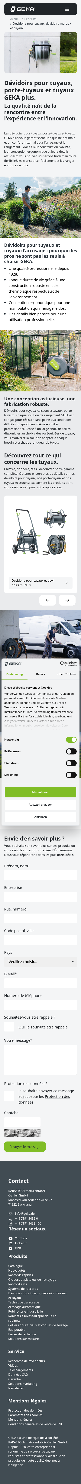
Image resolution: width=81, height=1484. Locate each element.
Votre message (18, 1040)
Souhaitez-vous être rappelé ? (29, 1017)
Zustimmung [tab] (14, 674)
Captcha (11, 1112)
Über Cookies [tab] (66, 674)
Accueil (15, 19)
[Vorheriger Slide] (47, 600)
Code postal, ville (19, 930)
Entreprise (13, 887)
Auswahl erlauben (40, 804)
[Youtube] (11, 1238)
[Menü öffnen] (67, 9)
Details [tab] (40, 674)
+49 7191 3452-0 (26, 1218)
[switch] (71, 751)
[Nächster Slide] (67, 600)
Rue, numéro (15, 909)
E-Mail (10, 974)
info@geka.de (24, 1213)
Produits (30, 19)
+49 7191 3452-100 (27, 1223)
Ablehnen (40, 817)
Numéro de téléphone (23, 995)
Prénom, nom (17, 865)
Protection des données (25, 1083)
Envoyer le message (24, 1146)
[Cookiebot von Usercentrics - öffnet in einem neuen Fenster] (60, 663)
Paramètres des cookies (25, 1415)
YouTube (21, 1238)
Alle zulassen (40, 792)
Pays (8, 952)
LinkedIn (21, 1243)
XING (18, 1248)
